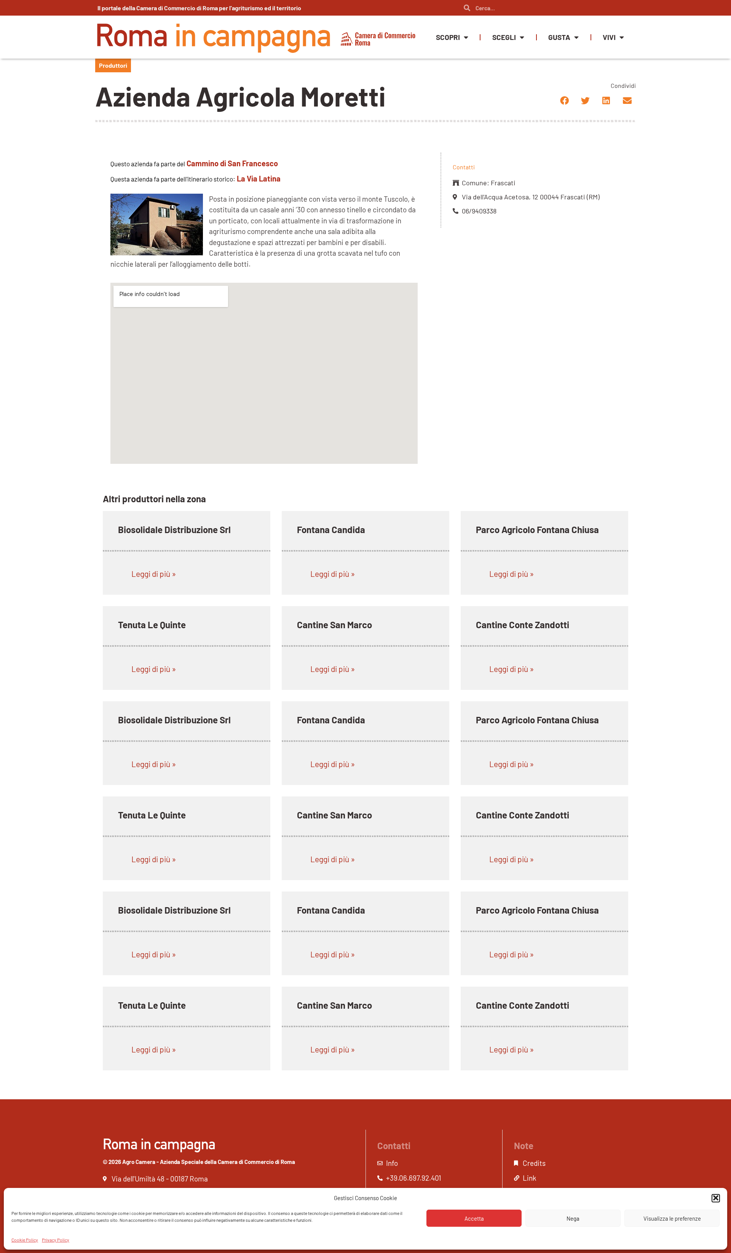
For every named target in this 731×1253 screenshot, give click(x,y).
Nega (573, 1218)
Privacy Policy (55, 1239)
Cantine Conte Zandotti (522, 624)
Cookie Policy (24, 1239)
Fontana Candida (331, 529)
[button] (716, 1198)
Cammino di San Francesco (232, 163)
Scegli (504, 37)
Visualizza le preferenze (672, 1218)
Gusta (559, 37)
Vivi (609, 37)
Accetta (474, 1218)
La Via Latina (259, 178)
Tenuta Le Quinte (152, 624)
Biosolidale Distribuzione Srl (174, 529)
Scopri (448, 37)
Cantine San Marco (334, 624)
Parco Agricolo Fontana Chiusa (537, 529)
